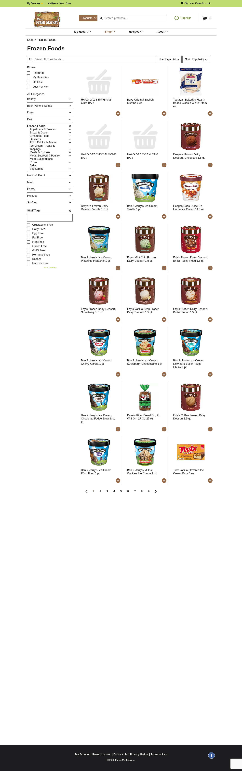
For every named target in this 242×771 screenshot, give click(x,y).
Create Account (202, 3)
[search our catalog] (101, 18)
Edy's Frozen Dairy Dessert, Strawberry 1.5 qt (98, 310)
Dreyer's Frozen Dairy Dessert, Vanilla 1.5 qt (94, 207)
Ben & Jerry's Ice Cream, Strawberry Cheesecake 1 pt (144, 362)
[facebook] (211, 757)
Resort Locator (101, 754)
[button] (69, 99)
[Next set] (155, 491)
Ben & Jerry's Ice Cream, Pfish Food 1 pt (96, 472)
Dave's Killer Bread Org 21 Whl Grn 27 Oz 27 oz (143, 417)
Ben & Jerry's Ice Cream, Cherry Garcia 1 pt (96, 362)
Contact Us (120, 754)
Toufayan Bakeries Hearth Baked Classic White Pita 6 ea (190, 103)
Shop (30, 39)
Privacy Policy (139, 754)
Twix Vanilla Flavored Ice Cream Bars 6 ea (188, 472)
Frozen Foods (46, 39)
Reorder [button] (185, 17)
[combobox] (88, 18)
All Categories (35, 94)
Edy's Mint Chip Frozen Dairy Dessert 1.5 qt (141, 259)
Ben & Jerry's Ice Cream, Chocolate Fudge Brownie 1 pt (98, 418)
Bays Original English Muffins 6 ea (140, 101)
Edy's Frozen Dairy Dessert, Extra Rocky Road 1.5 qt (190, 259)
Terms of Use (159, 754)
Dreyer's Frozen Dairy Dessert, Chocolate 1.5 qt (189, 156)
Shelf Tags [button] (33, 210)
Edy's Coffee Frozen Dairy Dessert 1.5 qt (189, 417)
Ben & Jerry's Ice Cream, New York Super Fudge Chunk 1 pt (188, 364)
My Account (82, 754)
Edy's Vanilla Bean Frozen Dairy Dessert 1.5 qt (143, 310)
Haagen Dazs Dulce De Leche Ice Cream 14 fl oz (188, 207)
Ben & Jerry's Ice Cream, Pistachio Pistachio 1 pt (96, 259)
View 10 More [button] (50, 268)
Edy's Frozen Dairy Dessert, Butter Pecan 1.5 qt (190, 310)
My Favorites (33, 3)
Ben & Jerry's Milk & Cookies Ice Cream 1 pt (141, 472)
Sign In (188, 3)
